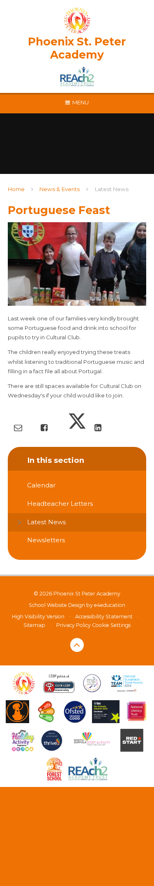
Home (16, 189)
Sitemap (34, 625)
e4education (109, 605)
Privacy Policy (73, 625)
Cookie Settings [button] (111, 625)
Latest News (112, 189)
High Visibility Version (38, 616)
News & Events (59, 189)
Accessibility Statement (104, 616)
